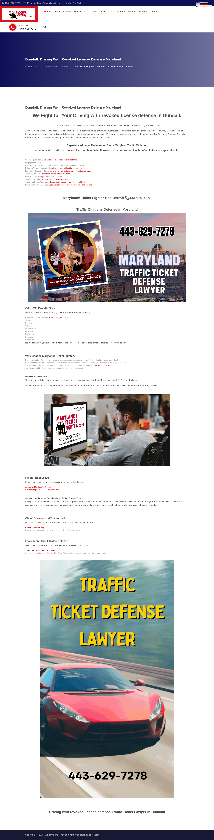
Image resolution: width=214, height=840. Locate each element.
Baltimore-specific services (60, 317)
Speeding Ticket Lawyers (56, 66)
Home (47, 11)
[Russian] (202, 3)
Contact (154, 11)
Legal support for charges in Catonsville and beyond (70, 185)
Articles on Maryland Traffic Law (38, 487)
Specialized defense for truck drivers (56, 174)
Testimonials (99, 11)
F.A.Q (87, 11)
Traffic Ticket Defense (121, 11)
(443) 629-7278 (12, 3)
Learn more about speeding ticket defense (59, 160)
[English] (198, 3)
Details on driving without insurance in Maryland (68, 168)
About (57, 11)
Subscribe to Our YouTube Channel (40, 550)
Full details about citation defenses (55, 179)
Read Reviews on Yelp (34, 527)
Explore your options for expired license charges (73, 171)
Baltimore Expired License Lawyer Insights (42, 490)
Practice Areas (71, 11)
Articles (142, 11)
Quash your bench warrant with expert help (67, 182)
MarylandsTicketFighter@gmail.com (44, 3)
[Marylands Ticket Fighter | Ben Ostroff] (18, 14)
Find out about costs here (101, 365)
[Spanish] (206, 3)
